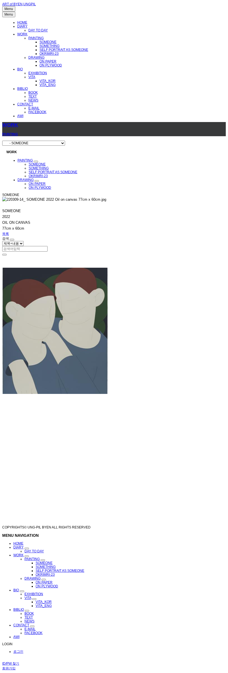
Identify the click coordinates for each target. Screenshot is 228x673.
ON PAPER (47, 61)
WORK (22, 34)
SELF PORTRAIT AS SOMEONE (63, 50)
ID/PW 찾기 (10, 663)
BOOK (33, 93)
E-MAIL (33, 108)
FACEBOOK (37, 112)
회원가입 (9, 668)
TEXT (32, 96)
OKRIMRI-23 (49, 54)
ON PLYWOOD (50, 65)
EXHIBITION (37, 73)
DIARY (22, 26)
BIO (20, 69)
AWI (20, 116)
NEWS (33, 100)
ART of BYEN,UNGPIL (19, 4)
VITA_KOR (47, 81)
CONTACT (25, 104)
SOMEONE (47, 42)
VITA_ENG (47, 85)
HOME (22, 22)
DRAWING (36, 57)
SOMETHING (49, 46)
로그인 (18, 652)
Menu (8, 9)
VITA (31, 77)
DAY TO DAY (38, 30)
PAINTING (36, 38)
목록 (5, 234)
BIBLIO (22, 89)
